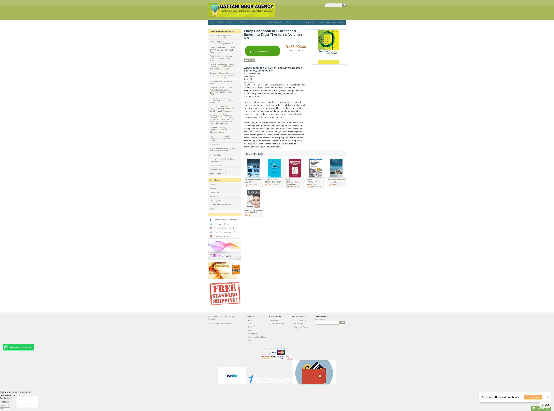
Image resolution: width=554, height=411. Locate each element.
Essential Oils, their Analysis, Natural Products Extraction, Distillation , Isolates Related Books (221, 91)
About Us (242, 22)
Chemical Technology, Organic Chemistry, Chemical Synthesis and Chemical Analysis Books (222, 67)
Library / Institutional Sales (273, 22)
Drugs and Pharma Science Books (221, 82)
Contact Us (231, 22)
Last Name (4, 405)
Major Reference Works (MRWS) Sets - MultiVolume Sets (223, 150)
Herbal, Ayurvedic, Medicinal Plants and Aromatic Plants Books (221, 138)
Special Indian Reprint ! (219, 174)
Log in (304, 22)
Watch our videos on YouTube (225, 228)
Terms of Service (300, 320)
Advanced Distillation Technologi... (336, 181)
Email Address (6, 398)
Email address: (320, 320)
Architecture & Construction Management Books (220, 36)
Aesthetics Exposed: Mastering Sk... (253, 211)
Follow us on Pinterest (222, 236)
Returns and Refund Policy (301, 328)
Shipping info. (275, 320)
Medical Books (216, 155)
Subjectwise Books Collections (222, 31)
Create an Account (277, 323)
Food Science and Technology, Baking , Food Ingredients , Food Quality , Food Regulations (222, 109)
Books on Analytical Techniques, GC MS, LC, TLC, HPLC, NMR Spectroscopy (222, 50)
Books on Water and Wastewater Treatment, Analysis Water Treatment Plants (223, 58)
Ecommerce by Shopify (223, 323)
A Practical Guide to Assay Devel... (253, 181)
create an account (317, 22)
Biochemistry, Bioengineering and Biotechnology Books (221, 43)
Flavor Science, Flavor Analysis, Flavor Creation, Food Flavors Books (222, 100)
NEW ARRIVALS (216, 165)
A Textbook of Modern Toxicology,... (273, 181)
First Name (4, 402)
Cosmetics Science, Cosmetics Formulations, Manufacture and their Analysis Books (222, 75)
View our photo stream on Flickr (226, 232)
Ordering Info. (255, 22)
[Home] (241, 15)
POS (209, 323)
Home (212, 22)
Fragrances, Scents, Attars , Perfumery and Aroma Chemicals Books (220, 130)
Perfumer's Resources (218, 170)
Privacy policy (299, 323)
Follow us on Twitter (221, 224)
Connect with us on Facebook (225, 220)
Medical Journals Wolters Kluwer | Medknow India (223, 160)
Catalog (221, 22)
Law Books (214, 145)
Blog (289, 22)
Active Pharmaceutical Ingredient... (292, 182)
